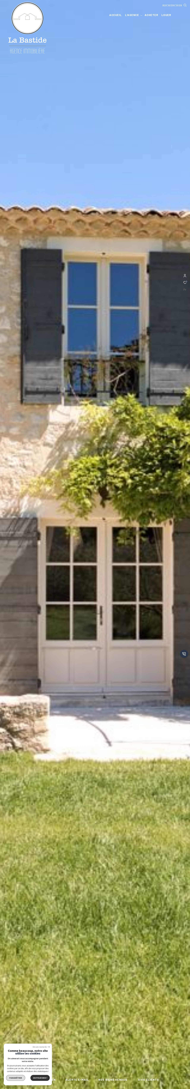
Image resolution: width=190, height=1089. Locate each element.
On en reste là (40, 1047)
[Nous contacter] (184, 654)
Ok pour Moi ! (40, 1078)
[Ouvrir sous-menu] (141, 15)
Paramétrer (15, 1078)
